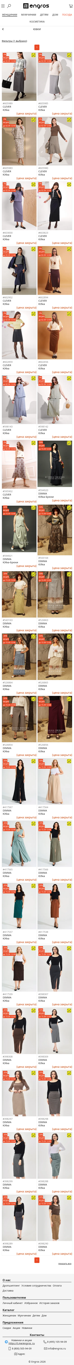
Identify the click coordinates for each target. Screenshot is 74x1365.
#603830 (8, 232)
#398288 (43, 1181)
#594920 (43, 490)
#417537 (8, 932)
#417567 (8, 807)
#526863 (43, 620)
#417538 (43, 932)
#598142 (43, 426)
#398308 (8, 1056)
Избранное (31, 1303)
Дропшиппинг (11, 1285)
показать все (64, 1263)
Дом (44, 1315)
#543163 (8, 620)
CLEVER (7, 106)
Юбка (6, 110)
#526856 (43, 744)
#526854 (8, 744)
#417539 (8, 994)
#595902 (8, 491)
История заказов (49, 1303)
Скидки (7, 1328)
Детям (36, 1315)
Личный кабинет (13, 1303)
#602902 (8, 297)
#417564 (43, 807)
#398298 (43, 1118)
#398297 (8, 1118)
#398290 (43, 1243)
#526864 (8, 682)
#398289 (8, 1243)
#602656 (43, 362)
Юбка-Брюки (46, 496)
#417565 (8, 869)
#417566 (43, 869)
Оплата (57, 1285)
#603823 (43, 232)
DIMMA (42, 493)
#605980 (43, 168)
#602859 (8, 362)
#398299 (8, 1181)
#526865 (43, 682)
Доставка (8, 1290)
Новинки (27, 1328)
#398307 (43, 994)
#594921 (8, 555)
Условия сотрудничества (36, 1285)
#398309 (43, 1056)
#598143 (8, 426)
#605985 (43, 103)
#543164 (43, 557)
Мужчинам (24, 1315)
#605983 (8, 168)
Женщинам (9, 1315)
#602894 (43, 297)
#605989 (8, 103)
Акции (16, 1328)
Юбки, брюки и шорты (37, 29)
